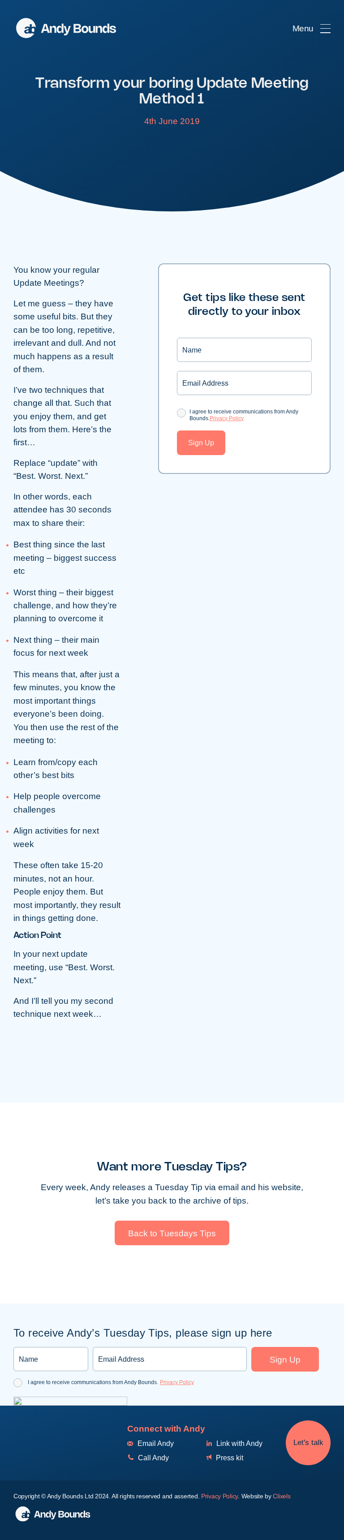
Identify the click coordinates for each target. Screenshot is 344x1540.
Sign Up (201, 443)
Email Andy (155, 1443)
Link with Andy (238, 1443)
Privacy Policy (227, 418)
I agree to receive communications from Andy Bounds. (243, 415)
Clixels (281, 1496)
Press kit (228, 1458)
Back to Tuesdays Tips (172, 1233)
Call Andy (152, 1458)
